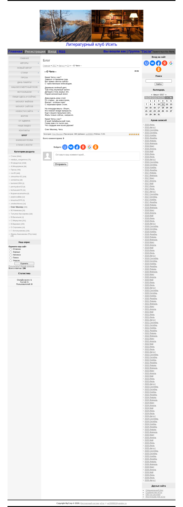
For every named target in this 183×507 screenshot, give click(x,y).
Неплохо (17, 255)
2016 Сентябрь (151, 162)
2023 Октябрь (151, 389)
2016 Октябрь (151, 165)
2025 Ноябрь (150, 456)
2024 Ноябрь (150, 424)
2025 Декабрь (151, 459)
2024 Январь (150, 397)
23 (155, 111)
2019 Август (150, 256)
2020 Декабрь (151, 298)
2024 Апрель (150, 405)
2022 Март (149, 338)
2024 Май (149, 408)
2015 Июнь (150, 125)
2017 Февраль (151, 175)
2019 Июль (150, 253)
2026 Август (150, 480)
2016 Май (149, 151)
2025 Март (149, 435)
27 (171, 111)
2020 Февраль (151, 272)
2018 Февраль (151, 207)
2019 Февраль (151, 240)
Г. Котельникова (18, 231)
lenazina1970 (16, 200)
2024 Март (149, 403)
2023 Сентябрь (151, 387)
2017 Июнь (150, 186)
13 (171, 104)
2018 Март (149, 210)
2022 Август (150, 352)
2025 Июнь (150, 443)
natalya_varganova (19, 159)
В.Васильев (16, 217)
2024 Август (150, 416)
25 (163, 111)
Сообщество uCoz (154, 492)
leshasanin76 (16, 190)
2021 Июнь (150, 314)
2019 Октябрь (151, 261)
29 (150, 114)
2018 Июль (150, 221)
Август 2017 (158, 95)
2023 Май (149, 376)
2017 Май (149, 183)
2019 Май (149, 248)
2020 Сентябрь (151, 290)
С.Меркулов (16, 220)
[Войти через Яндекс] (83, 147)
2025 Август (150, 448)
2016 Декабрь (151, 170)
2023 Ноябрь (150, 392)
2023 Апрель (150, 373)
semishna (15, 180)
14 (146, 108)
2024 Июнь (150, 411)
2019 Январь (150, 237)
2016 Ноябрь (150, 167)
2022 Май (149, 344)
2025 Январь (150, 429)
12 (167, 104)
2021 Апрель (150, 309)
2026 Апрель (150, 469)
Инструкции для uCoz (155, 497)
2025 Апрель (150, 437)
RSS (62, 51)
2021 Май (149, 312)
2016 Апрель (150, 149)
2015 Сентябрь (151, 130)
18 (163, 108)
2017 (54, 66)
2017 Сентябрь (151, 194)
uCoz (102, 503)
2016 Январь (150, 141)
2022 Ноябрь (150, 360)
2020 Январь (150, 269)
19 (167, 108)
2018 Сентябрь (151, 226)
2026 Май (149, 472)
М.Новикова (16, 210)
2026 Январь (150, 461)
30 (155, 114)
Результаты (14, 266)
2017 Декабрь (151, 202)
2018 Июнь (150, 218)
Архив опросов (27, 266)
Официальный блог (154, 490)
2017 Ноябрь (150, 199)
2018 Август (150, 223)
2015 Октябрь (151, 133)
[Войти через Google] (89, 147)
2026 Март (149, 467)
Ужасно (16, 260)
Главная (46, 66)
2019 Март (149, 242)
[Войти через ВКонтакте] (71, 147)
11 (68, 66)
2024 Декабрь (151, 427)
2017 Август (150, 191)
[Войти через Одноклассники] (95, 147)
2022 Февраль (151, 336)
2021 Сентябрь (151, 322)
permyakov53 (17, 187)
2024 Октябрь (151, 421)
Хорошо (16, 252)
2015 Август (150, 127)
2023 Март (149, 371)
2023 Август (150, 384)
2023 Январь (150, 365)
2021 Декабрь (151, 330)
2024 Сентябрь (151, 419)
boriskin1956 (16, 183)
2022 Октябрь (151, 357)
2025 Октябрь (151, 453)
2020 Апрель (150, 277)
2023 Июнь (150, 379)
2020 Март (149, 274)
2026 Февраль (151, 464)
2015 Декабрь (151, 138)
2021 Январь (150, 301)
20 (171, 108)
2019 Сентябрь (151, 258)
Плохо (16, 258)
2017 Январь (150, 173)
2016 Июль (150, 157)
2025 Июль (150, 445)
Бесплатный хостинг (90, 503)
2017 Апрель (150, 181)
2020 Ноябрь (150, 296)
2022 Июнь (150, 346)
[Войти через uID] (65, 147)
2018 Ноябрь (150, 232)
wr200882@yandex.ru (117, 503)
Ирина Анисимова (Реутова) (24, 234)
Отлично (17, 249)
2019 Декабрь (151, 266)
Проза (13, 170)
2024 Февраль (151, 400)
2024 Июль (150, 413)
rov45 (13, 173)
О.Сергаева (16, 227)
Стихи (13, 156)
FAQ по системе (153, 494)
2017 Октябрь (151, 197)
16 (155, 108)
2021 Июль (150, 317)
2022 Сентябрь (151, 355)
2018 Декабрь (151, 234)
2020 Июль (150, 285)
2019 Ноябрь (150, 264)
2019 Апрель (150, 245)
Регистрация (35, 51)
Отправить (60, 164)
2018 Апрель (150, 213)
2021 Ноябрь (150, 328)
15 (150, 108)
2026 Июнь (150, 475)
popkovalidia (16, 197)
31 (159, 114)
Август (62, 66)
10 (159, 104)
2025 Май (149, 440)
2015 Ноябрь (150, 135)
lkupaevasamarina (19, 193)
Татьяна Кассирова (19, 214)
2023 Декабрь (151, 395)
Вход (52, 51)
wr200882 (89, 134)
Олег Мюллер (17, 207)
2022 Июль (150, 349)
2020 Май (149, 280)
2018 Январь (150, 205)
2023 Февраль (151, 368)
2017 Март (149, 178)
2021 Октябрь (151, 325)
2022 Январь (150, 333)
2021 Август (150, 320)
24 (159, 111)
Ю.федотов (16, 163)
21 (146, 111)
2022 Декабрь (151, 363)
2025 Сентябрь (151, 451)
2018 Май (149, 215)
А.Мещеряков (17, 166)
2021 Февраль (151, 304)
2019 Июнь (150, 250)
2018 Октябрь (151, 229)
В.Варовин (15, 224)
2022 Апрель (150, 341)
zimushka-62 (16, 176)
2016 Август (150, 159)
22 (150, 111)
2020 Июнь (150, 282)
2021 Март (149, 306)
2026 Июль (150, 478)
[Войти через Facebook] (77, 147)
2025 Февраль (151, 432)
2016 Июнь (150, 154)
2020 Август (150, 288)
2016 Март (149, 146)
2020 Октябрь (151, 293)
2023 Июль (150, 381)
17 (159, 108)
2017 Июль (150, 189)
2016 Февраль (151, 143)
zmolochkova (16, 204)
